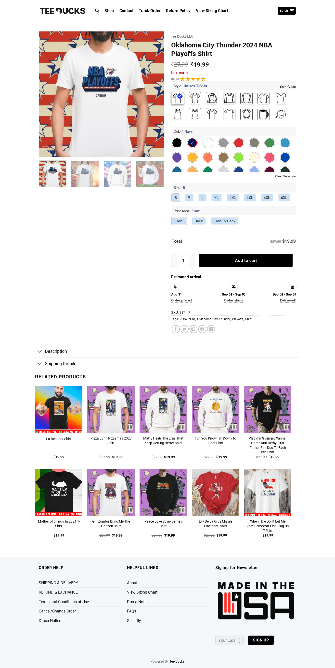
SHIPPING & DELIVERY (58, 583)
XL (216, 197)
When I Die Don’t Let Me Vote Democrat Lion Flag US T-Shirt (267, 526)
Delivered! (288, 300)
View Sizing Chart (212, 10)
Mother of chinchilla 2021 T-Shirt (59, 523)
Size (179, 187)
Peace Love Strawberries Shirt (163, 523)
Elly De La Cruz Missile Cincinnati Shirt (215, 523)
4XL (267, 197)
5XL (284, 197)
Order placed (181, 300)
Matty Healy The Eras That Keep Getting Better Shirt (163, 440)
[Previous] (47, 94)
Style (190, 85)
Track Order (150, 10)
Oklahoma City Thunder (213, 318)
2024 (183, 318)
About (132, 583)
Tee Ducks (177, 661)
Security (134, 620)
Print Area (187, 210)
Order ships (233, 300)
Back (198, 220)
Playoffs (237, 318)
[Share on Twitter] (184, 329)
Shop (109, 10)
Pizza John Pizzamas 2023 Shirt (111, 440)
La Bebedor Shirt (58, 439)
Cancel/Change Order (57, 611)
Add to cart (246, 260)
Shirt (248, 318)
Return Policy (178, 10)
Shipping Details (60, 363)
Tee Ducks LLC (182, 36)
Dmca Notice (50, 620)
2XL (233, 197)
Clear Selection (285, 176)
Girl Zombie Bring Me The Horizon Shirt (111, 523)
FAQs (131, 611)
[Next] (155, 94)
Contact (126, 10)
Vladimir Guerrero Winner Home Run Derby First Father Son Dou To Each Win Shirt (268, 445)
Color (183, 131)
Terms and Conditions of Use (64, 601)
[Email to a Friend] (193, 329)
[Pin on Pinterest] (202, 329)
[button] (97, 10)
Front (179, 220)
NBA (192, 318)
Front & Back (224, 220)
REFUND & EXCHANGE (58, 592)
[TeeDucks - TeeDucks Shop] (63, 11)
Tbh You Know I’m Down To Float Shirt (215, 440)
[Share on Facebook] (176, 329)
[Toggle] (40, 351)
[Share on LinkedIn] (211, 329)
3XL (250, 197)
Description (56, 351)
